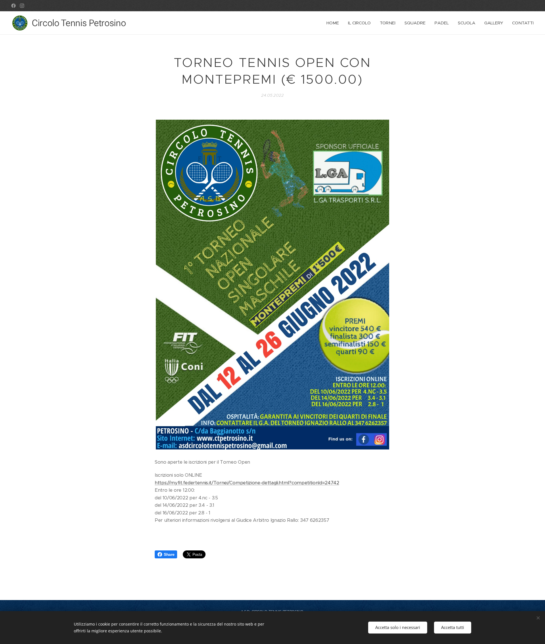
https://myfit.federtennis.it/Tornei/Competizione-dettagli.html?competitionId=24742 (247, 483)
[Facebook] (13, 5)
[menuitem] (334, 23)
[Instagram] (22, 5)
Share (169, 554)
